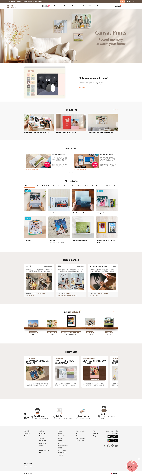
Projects (75, 6)
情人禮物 (45, 6)
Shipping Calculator (44, 450)
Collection (27, 433)
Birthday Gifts (61, 436)
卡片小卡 (41, 445)
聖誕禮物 (60, 448)
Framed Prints (41, 293)
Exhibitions (27, 436)
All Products (42, 433)
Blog (94, 436)
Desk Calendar (94, 295)
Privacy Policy (80, 440)
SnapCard (74, 295)
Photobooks (42, 436)
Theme (66, 6)
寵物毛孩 (60, 440)
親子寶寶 (60, 438)
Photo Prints (42, 443)
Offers (90, 6)
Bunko (34, 293)
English (115, 473)
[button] (33, 324)
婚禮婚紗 (60, 433)
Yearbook (60, 455)
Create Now (82, 87)
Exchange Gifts (62, 452)
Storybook (67, 293)
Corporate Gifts (80, 438)
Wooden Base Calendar (64, 295)
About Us (95, 433)
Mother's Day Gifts (63, 445)
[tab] (57, 6)
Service (78, 436)
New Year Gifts (62, 450)
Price (40, 452)
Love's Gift (61, 443)
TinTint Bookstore (29, 466)
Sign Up (122, 1)
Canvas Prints (30, 295)
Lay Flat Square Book (102, 293)
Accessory (42, 448)
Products (57, 6)
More (114, 109)
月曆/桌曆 (41, 438)
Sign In (129, 1)
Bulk (83, 6)
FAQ (134, 1)
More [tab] (98, 6)
